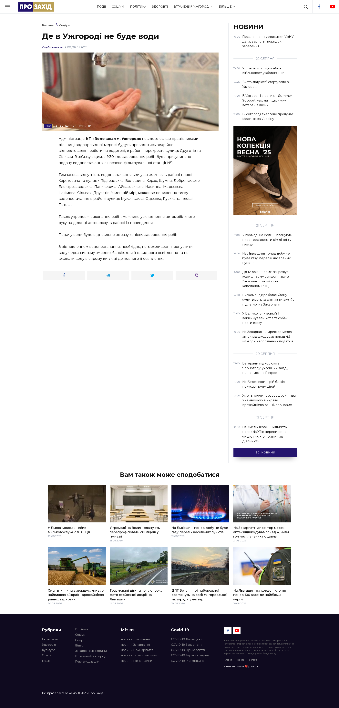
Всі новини (265, 452)
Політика (138, 6)
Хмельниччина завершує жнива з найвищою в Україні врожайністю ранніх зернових (76, 595)
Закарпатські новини (91, 651)
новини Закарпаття (135, 644)
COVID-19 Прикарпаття (188, 650)
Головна (227, 659)
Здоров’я (160, 6)
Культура (48, 650)
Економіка (50, 639)
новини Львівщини (135, 639)
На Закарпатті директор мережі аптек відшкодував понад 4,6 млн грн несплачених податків (261, 532)
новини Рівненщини (136, 661)
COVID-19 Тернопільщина (190, 655)
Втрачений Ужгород (191, 6)
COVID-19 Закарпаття (186, 644)
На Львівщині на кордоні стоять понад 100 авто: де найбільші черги (259, 595)
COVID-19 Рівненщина (187, 661)
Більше (225, 6)
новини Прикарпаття (137, 650)
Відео (79, 645)
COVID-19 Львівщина (186, 639)
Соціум (118, 6)
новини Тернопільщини (139, 655)
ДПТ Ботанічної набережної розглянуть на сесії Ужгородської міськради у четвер (199, 595)
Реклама (252, 659)
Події (101, 6)
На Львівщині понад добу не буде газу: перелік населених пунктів (199, 530)
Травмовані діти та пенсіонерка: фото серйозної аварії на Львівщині (136, 595)
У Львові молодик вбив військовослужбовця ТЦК (69, 530)
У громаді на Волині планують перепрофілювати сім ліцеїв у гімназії (135, 532)
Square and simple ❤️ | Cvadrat (241, 666)
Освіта (46, 655)
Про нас (240, 659)
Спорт (80, 640)
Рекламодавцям (87, 661)
